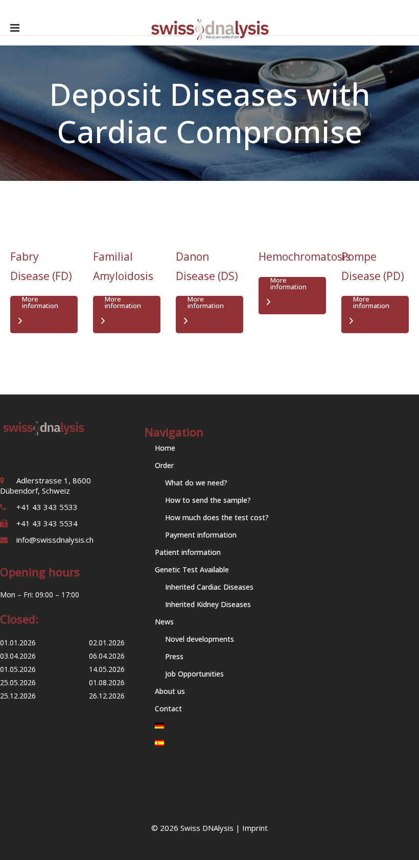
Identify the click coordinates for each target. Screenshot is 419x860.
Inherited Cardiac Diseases (209, 587)
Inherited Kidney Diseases (208, 604)
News (164, 621)
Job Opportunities (194, 674)
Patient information (188, 552)
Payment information (201, 535)
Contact (168, 708)
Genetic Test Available (192, 569)
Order (164, 465)
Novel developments (199, 639)
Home (165, 448)
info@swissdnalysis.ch (55, 539)
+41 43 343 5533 (47, 507)
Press (174, 656)
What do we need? (196, 482)
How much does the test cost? (217, 517)
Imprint (255, 828)
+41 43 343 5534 (47, 523)
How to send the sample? (208, 500)
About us (170, 691)
